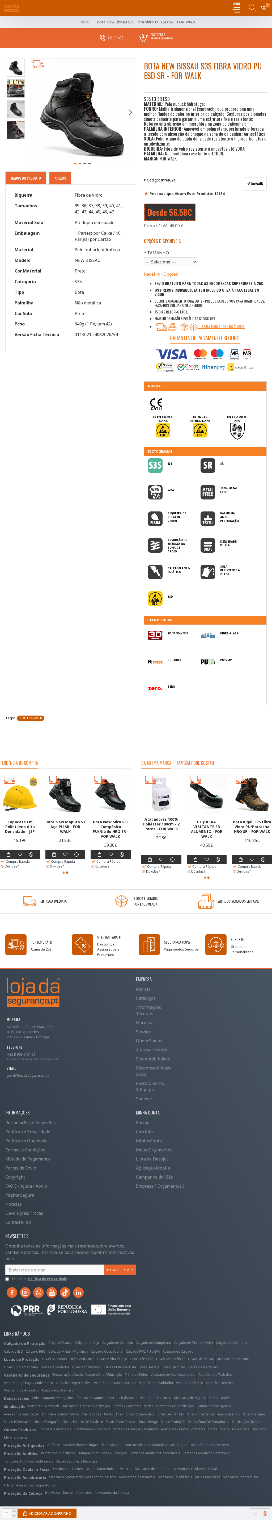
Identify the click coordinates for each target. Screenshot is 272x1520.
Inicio (84, 21)
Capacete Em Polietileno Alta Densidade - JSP (20, 827)
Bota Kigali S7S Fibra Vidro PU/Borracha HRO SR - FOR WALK (252, 827)
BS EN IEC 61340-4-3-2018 (200, 419)
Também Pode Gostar (195, 763)
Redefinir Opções (161, 274)
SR (222, 463)
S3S (170, 463)
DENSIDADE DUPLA (228, 543)
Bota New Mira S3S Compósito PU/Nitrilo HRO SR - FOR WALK (111, 829)
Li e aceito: (39, 1279)
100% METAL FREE (228, 490)
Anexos (60, 178)
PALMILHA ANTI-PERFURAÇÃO (229, 517)
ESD (170, 596)
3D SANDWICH (178, 633)
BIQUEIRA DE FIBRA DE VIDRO (177, 517)
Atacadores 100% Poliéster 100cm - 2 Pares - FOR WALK (161, 824)
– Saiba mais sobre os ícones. (221, 326)
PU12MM (226, 660)
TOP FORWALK (30, 718)
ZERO (171, 686)
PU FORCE (174, 660)
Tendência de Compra (19, 763)
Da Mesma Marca (156, 763)
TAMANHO (158, 253)
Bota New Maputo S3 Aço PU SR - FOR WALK (65, 827)
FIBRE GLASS (229, 633)
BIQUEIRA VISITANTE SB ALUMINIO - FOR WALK (206, 829)
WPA (171, 490)
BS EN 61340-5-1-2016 (162, 419)
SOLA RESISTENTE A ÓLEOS (230, 570)
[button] (34, 112)
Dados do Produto (26, 178)
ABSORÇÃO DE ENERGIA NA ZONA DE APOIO (177, 545)
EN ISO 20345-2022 (237, 419)
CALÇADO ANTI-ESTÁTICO (179, 570)
